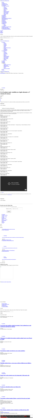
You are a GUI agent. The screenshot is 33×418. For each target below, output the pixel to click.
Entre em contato (4, 303)
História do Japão (6, 12)
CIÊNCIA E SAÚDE (5, 4)
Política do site (6, 65)
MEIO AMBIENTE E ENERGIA (6, 18)
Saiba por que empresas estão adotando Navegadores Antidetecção (9, 259)
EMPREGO (3, 23)
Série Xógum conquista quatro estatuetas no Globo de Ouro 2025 (14, 409)
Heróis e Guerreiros (6, 11)
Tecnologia (5, 257)
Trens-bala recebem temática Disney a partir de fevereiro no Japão (15, 398)
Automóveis (5, 49)
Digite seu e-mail (2, 37)
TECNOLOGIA (4, 22)
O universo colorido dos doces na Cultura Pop (10, 386)
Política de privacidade (3, 417)
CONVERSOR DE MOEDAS (6, 29)
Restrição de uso (10, 194)
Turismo (5, 14)
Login (3, 2)
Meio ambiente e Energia (7, 47)
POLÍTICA (3, 20)
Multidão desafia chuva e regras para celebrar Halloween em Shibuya (15, 363)
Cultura (3, 217)
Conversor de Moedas (7, 68)
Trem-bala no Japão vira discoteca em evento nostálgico (12, 350)
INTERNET (4, 17)
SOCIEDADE (4, 21)
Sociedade (5, 45)
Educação (5, 10)
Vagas (4, 24)
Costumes (5, 7)
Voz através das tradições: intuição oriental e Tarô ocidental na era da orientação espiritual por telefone (13, 237)
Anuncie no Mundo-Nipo (7, 64)
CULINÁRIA (4, 5)
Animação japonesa (4, 215)
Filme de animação (4, 219)
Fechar (25, 416)
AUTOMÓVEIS (4, 3)
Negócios (5, 44)
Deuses (5, 54)
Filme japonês (4, 220)
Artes (4, 6)
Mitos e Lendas (6, 13)
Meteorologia (4, 373)
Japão (3, 221)
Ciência (5, 46)
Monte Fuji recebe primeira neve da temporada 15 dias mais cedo (14, 375)
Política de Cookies (6, 66)
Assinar (2, 39)
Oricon (3, 192)
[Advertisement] (16, 80)
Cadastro (5, 25)
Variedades (3, 73)
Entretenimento (4, 218)
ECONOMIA (4, 15)
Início (1, 73)
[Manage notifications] (2, 415)
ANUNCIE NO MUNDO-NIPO (6, 26)
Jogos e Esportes (6, 57)
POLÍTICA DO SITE (5, 27)
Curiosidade (5, 8)
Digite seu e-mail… (9, 208)
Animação (3, 214)
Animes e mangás (4, 216)
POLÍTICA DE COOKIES (6, 28)
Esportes (5, 48)
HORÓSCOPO (4, 16)
